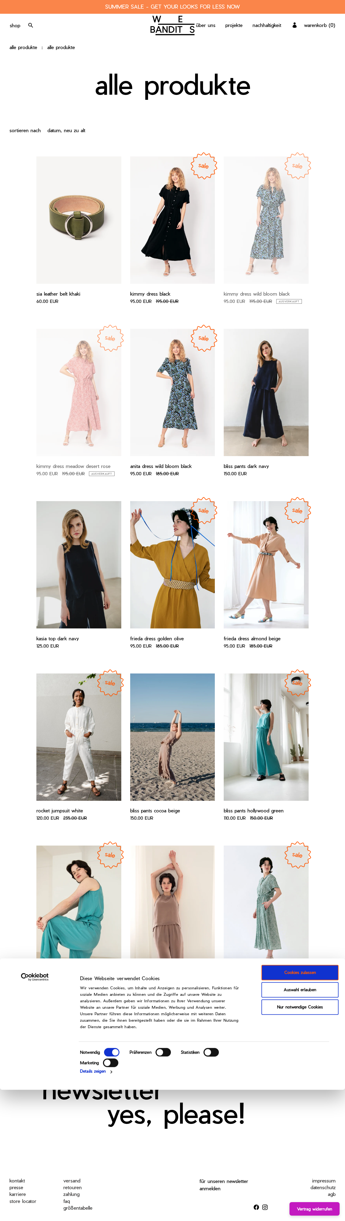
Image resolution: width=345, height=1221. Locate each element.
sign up (326, 1206)
